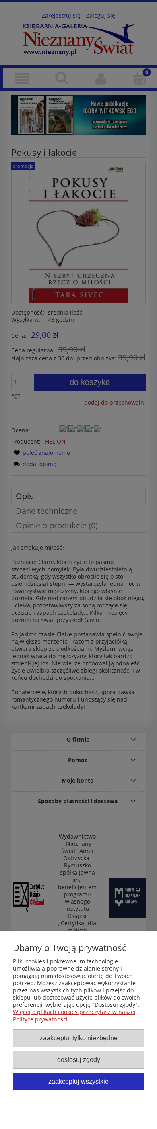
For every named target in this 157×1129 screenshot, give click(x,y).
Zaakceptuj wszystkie (78, 1081)
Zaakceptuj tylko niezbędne (79, 1037)
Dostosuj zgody (78, 1059)
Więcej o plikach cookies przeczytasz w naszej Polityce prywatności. (74, 1015)
